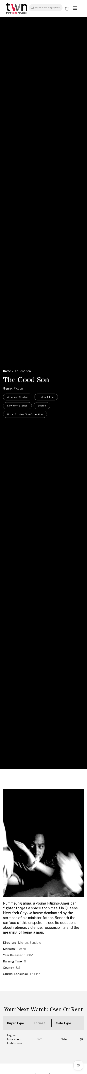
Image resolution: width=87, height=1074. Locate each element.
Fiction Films (46, 397)
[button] (75, 8)
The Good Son (22, 371)
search (42, 405)
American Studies (17, 397)
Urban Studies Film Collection (25, 414)
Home (7, 371)
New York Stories (17, 405)
